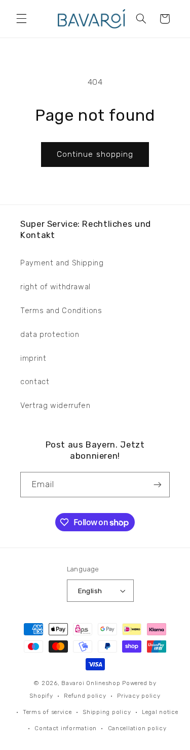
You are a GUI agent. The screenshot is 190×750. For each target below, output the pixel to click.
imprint (33, 358)
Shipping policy (107, 711)
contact (34, 381)
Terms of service (47, 711)
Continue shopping (95, 154)
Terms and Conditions (61, 310)
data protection (49, 334)
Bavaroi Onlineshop (90, 683)
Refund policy (85, 695)
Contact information (65, 728)
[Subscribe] (157, 484)
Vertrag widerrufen (55, 405)
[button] (21, 18)
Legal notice (160, 711)
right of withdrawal (55, 286)
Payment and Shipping (62, 262)
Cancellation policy (137, 728)
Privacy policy (138, 695)
